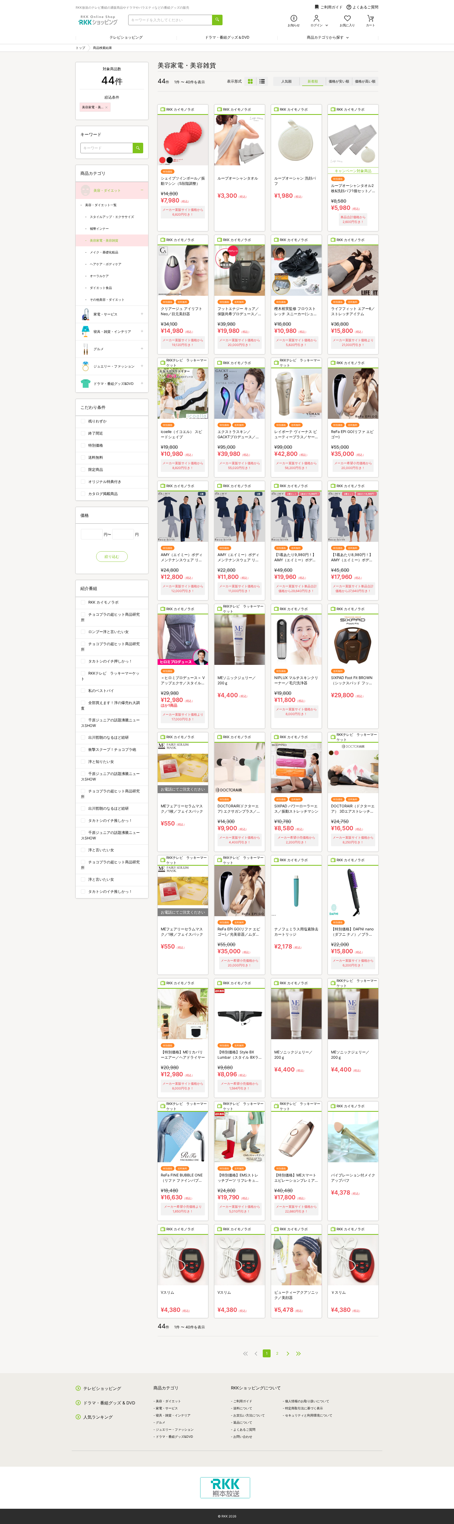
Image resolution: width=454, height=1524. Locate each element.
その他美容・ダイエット (107, 300)
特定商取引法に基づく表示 (304, 1408)
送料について (242, 1408)
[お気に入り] (347, 19)
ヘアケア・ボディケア (105, 264)
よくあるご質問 (365, 7)
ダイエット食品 (101, 288)
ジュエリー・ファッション (114, 366)
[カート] (370, 19)
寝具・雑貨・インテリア (112, 331)
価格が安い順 (339, 81)
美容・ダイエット (107, 190)
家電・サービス (105, 314)
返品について (242, 1422)
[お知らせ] (294, 19)
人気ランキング (98, 1417)
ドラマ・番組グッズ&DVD (113, 383)
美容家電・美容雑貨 (104, 240)
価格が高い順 (365, 81)
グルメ (99, 349)
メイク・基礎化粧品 (104, 252)
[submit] (217, 20)
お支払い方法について (249, 1415)
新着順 (313, 81)
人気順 (286, 81)
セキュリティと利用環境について (308, 1415)
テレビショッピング (126, 37)
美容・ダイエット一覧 (101, 205)
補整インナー (99, 229)
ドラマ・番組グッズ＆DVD (227, 37)
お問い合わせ (242, 1437)
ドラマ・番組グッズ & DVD (109, 1402)
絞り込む (112, 556)
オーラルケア (99, 276)
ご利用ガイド (332, 7)
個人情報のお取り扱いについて (307, 1401)
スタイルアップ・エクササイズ (112, 217)
